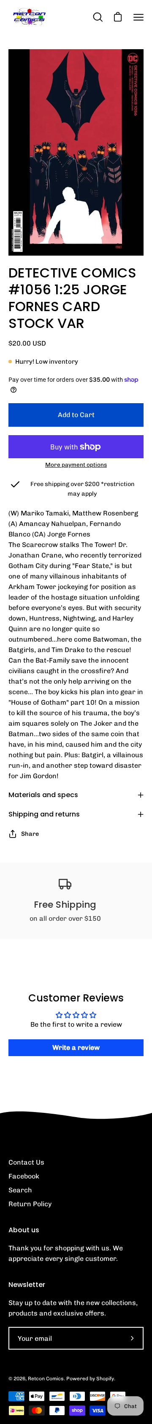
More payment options (76, 464)
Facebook (23, 1176)
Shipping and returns (44, 814)
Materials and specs (43, 795)
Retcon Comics (46, 1379)
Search (20, 1190)
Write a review (76, 1047)
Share (30, 833)
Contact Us (26, 1162)
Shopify (105, 1379)
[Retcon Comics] (29, 17)
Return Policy (30, 1204)
